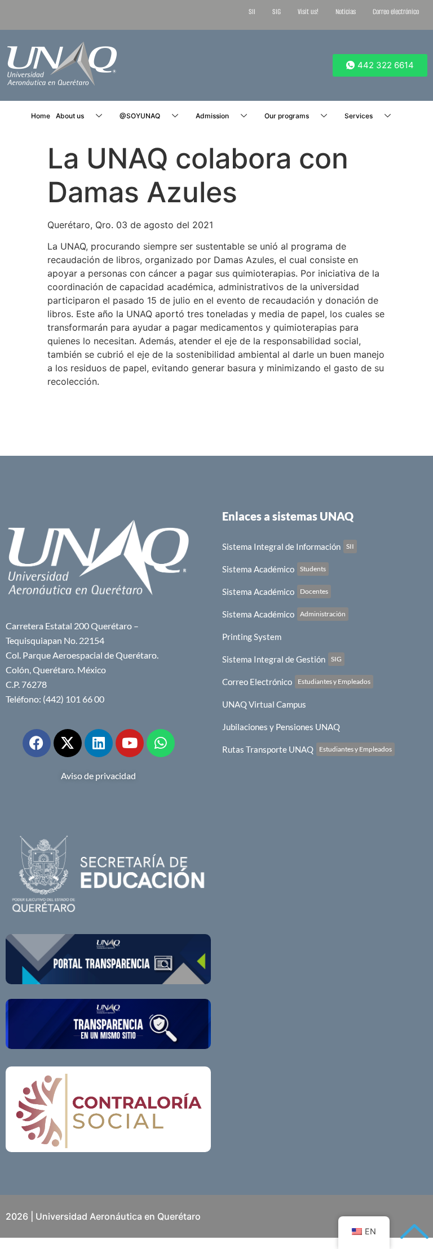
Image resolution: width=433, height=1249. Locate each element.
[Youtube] (130, 743)
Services (358, 116)
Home (40, 116)
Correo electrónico (396, 11)
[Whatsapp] (161, 743)
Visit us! (308, 11)
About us (70, 116)
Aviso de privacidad (98, 775)
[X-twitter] (68, 743)
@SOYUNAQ (140, 116)
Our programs (286, 116)
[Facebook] (37, 743)
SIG (276, 11)
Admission (212, 116)
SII (252, 11)
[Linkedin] (99, 743)
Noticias (345, 11)
